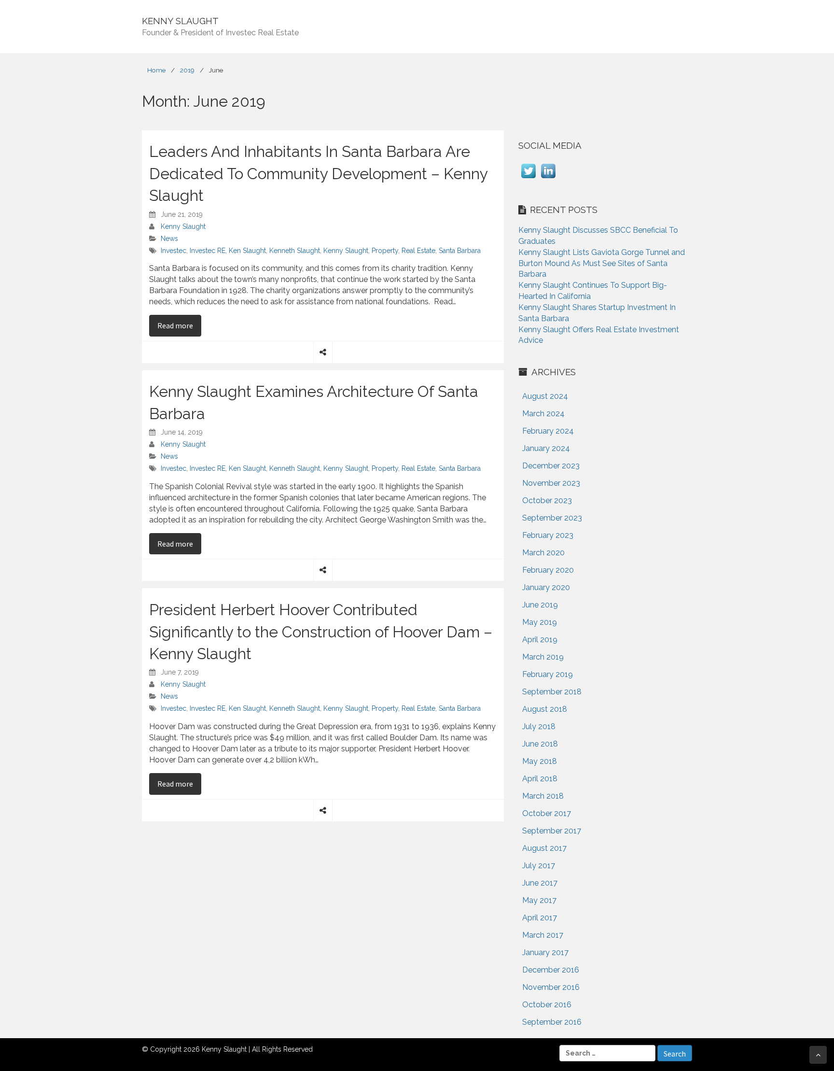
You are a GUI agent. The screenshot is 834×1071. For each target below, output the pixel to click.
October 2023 (547, 500)
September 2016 (552, 1022)
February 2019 (547, 674)
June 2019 (540, 604)
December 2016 (550, 969)
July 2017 (538, 865)
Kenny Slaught (183, 226)
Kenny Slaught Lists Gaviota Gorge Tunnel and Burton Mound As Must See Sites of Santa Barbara (601, 263)
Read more (179, 325)
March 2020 (543, 552)
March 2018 (543, 796)
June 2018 (540, 743)
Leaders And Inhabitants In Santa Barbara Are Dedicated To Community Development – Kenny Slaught (318, 173)
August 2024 (545, 396)
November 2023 (551, 483)
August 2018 (544, 709)
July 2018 (539, 726)
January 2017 (545, 952)
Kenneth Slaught (294, 250)
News (169, 238)
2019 (187, 70)
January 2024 (546, 448)
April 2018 (539, 778)
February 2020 (548, 570)
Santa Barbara (460, 250)
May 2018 (539, 761)
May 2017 (539, 900)
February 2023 (547, 535)
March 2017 (542, 935)
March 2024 (543, 413)
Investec (173, 250)
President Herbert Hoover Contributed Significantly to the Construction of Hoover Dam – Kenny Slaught (320, 631)
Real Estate (418, 250)
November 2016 (551, 987)
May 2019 (539, 622)
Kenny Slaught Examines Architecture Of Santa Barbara (313, 402)
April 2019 (539, 639)
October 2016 (546, 1004)
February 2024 (548, 431)
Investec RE (207, 250)
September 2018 (552, 691)
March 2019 (543, 657)
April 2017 (539, 917)
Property (385, 250)
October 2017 (546, 813)
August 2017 (544, 848)
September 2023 (552, 517)
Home (156, 70)
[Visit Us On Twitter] (528, 178)
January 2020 (546, 587)
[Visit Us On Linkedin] (548, 178)
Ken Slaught (247, 250)
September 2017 (551, 830)
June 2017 (539, 883)
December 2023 (551, 465)
